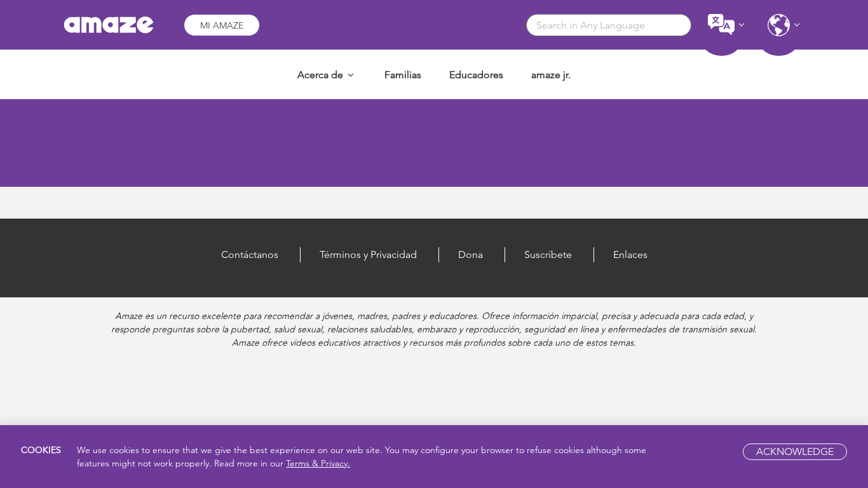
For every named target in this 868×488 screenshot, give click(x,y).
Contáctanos (249, 254)
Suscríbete (548, 254)
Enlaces (630, 254)
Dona (470, 254)
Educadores (476, 75)
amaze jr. (551, 75)
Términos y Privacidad (368, 254)
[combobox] (608, 25)
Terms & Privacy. (318, 463)
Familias (402, 75)
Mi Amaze (221, 25)
